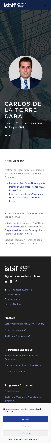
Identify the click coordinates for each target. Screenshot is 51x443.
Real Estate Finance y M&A (17, 336)
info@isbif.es (14, 304)
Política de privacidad (32, 439)
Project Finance (12, 391)
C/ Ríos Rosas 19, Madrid (20, 289)
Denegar (25, 426)
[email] (6, 135)
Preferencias (25, 433)
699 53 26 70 (14, 299)
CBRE (19, 216)
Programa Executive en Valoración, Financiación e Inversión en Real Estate (26, 197)
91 (9, 294)
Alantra (16, 226)
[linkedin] (10, 135)
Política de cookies (16, 439)
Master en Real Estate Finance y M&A (27, 183)
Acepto (25, 418)
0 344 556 (15, 294)
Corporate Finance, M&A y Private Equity (24, 323)
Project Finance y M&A (15, 330)
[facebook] (16, 281)
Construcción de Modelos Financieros (23, 365)
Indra (29, 233)
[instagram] (11, 281)
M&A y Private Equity (15, 371)
